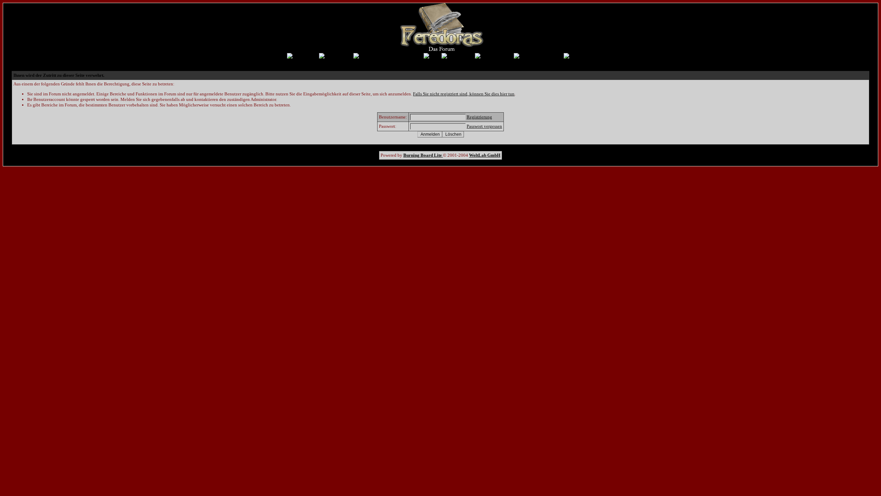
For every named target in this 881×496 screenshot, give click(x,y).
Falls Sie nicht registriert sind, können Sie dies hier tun (463, 93)
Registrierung (479, 117)
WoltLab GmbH (484, 155)
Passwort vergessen (484, 126)
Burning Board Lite (423, 155)
